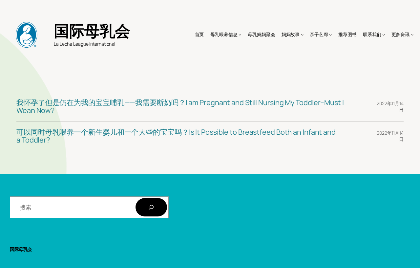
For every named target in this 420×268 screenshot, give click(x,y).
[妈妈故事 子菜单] (302, 34)
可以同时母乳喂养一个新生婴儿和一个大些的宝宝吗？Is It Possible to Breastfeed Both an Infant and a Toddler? (176, 136)
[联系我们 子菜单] (383, 34)
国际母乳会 (92, 30)
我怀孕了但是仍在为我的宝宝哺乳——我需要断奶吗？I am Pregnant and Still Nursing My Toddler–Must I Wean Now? (180, 107)
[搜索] (151, 207)
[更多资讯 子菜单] (412, 34)
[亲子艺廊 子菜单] (330, 34)
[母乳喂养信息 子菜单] (240, 34)
